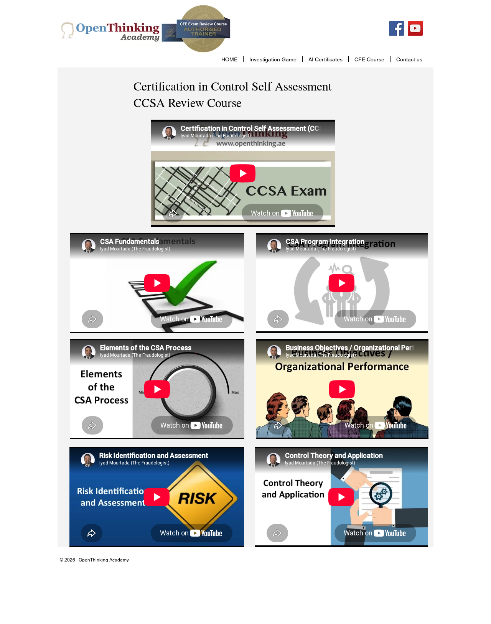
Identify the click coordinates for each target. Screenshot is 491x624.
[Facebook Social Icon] (396, 28)
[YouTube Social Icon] (415, 28)
